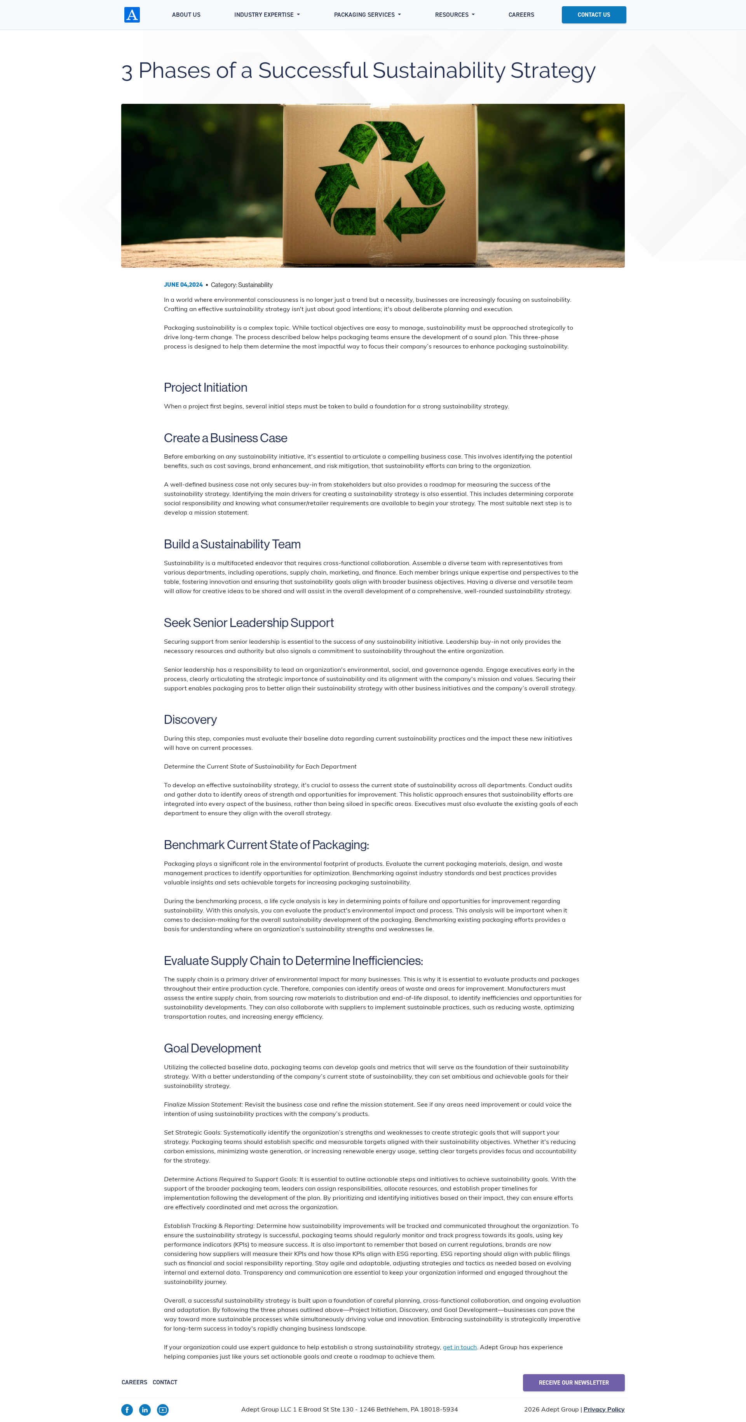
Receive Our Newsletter (574, 1383)
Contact (165, 1382)
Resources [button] (452, 15)
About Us (186, 15)
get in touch (460, 1348)
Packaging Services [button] (365, 15)
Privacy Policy (604, 1410)
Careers (521, 15)
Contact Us (594, 15)
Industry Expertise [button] (264, 15)
